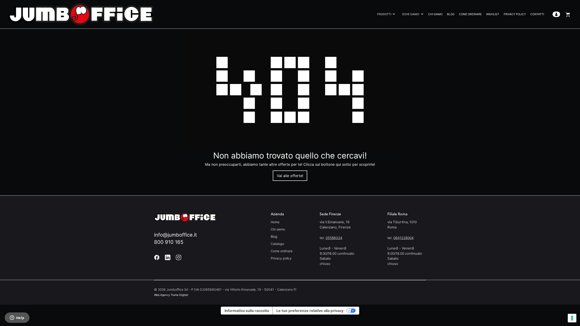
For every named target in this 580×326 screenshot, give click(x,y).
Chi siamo (278, 229)
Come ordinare (281, 251)
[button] (385, 14)
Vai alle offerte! (290, 175)
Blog (274, 236)
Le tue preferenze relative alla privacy (309, 310)
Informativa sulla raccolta (247, 310)
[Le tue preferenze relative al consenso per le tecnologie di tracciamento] (572, 318)
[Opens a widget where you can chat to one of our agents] (17, 318)
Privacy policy (281, 258)
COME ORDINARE (470, 14)
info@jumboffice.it (175, 235)
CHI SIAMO (435, 14)
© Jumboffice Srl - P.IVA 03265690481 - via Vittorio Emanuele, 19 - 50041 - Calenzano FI (225, 289)
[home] (80, 14)
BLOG (450, 14)
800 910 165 (168, 242)
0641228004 (403, 238)
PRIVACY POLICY (515, 14)
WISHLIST (492, 14)
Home (275, 222)
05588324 (334, 238)
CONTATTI (537, 14)
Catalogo (277, 244)
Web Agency (162, 295)
